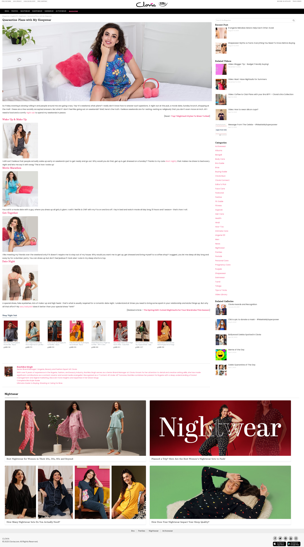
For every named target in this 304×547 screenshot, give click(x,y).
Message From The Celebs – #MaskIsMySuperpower (252, 124)
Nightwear (22, 16)
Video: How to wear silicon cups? (243, 109)
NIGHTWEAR (25, 11)
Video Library (221, 294)
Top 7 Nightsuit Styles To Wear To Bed (190, 116)
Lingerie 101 (14, 16)
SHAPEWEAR (37, 11)
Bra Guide (219, 163)
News (217, 243)
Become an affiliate (284, 1)
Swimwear (220, 277)
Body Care (220, 159)
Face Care (220, 188)
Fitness (218, 205)
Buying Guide (221, 171)
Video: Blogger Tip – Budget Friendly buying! (248, 64)
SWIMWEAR (49, 11)
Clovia (74, 369)
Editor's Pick (220, 184)
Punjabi (218, 269)
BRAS (7, 11)
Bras (217, 167)
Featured (219, 192)
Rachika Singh (25, 366)
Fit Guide (219, 201)
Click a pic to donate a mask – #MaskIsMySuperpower (253, 319)
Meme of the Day (236, 349)
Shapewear (220, 273)
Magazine (5, 16)
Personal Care (221, 260)
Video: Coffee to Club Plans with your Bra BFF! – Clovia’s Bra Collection (260, 94)
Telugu (218, 286)
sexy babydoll (26, 306)
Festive (218, 197)
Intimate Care (221, 231)
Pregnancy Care (222, 264)
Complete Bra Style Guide (28, 380)
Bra (132, 531)
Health (218, 218)
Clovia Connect (222, 180)
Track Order (297, 1)
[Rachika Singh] (8, 376)
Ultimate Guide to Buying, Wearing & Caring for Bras (39, 383)
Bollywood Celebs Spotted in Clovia (244, 334)
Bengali (218, 154)
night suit (30, 112)
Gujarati (219, 209)
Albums (218, 150)
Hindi (217, 222)
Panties (218, 252)
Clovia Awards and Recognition (242, 304)
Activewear (220, 146)
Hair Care (219, 214)
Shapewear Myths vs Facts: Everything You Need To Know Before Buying (261, 43)
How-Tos (219, 226)
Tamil (217, 281)
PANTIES (14, 11)
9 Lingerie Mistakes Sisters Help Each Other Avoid (251, 28)
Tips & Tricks (221, 290)
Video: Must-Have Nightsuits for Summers (247, 79)
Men (217, 239)
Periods (218, 256)
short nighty (171, 161)
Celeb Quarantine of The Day (241, 364)
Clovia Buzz (220, 176)
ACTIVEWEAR (61, 11)
